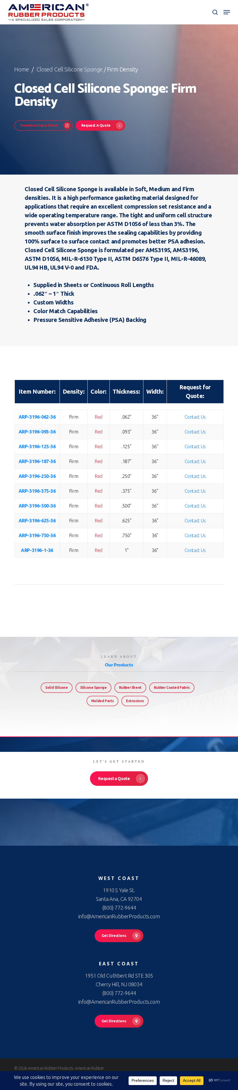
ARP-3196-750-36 (37, 535)
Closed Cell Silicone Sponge (69, 69)
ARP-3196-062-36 (37, 416)
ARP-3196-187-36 (37, 461)
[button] (226, 12)
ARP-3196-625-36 (37, 520)
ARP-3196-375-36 (37, 491)
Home (22, 69)
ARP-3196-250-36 (37, 476)
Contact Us (195, 416)
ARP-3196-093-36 (37, 431)
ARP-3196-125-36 (37, 446)
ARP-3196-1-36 (37, 550)
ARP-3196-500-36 (37, 505)
